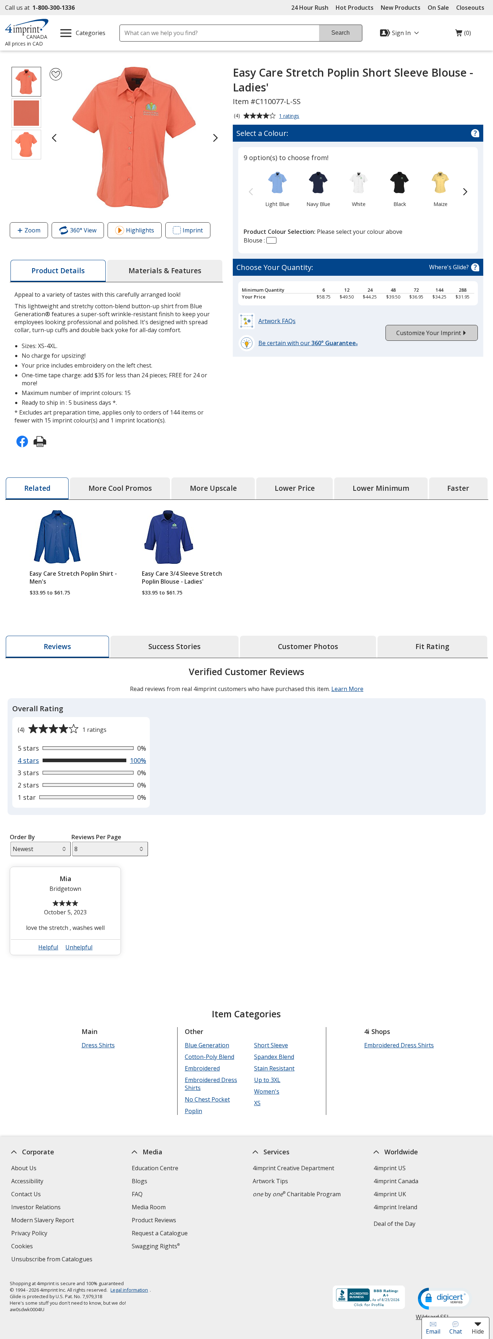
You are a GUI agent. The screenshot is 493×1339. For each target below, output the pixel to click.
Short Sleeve (271, 1045)
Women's (266, 1091)
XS (257, 1103)
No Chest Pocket (207, 1099)
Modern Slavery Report (43, 1221)
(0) (463, 34)
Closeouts (470, 8)
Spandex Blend (274, 1057)
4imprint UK (389, 1194)
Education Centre (155, 1168)
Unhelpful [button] (78, 947)
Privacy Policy (30, 1234)
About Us (23, 1168)
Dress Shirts (97, 1045)
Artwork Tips (270, 1181)
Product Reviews (154, 1220)
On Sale (438, 8)
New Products (400, 8)
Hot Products (355, 8)
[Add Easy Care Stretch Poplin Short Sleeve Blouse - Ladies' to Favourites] (55, 74)
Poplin (193, 1111)
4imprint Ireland (395, 1207)
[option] (277, 188)
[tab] (58, 271)
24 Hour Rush (309, 8)
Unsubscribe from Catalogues (52, 1260)
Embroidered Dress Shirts (210, 1084)
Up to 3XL (267, 1080)
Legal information (129, 1290)
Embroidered (201, 1068)
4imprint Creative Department (293, 1168)
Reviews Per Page (96, 837)
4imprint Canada (395, 1181)
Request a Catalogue (160, 1233)
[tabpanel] (246, 814)
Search (340, 33)
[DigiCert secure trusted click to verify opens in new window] (445, 1299)
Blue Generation (206, 1045)
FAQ (137, 1194)
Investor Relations (36, 1208)
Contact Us (25, 1194)
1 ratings (290, 116)
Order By (22, 837)
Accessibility (27, 1181)
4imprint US (389, 1168)
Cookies (22, 1247)
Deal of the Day (394, 1224)
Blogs (139, 1181)
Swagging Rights (156, 1246)
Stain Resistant (274, 1068)
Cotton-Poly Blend (209, 1057)
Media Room (149, 1207)
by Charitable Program (297, 1194)
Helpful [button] (48, 947)
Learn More (347, 689)
